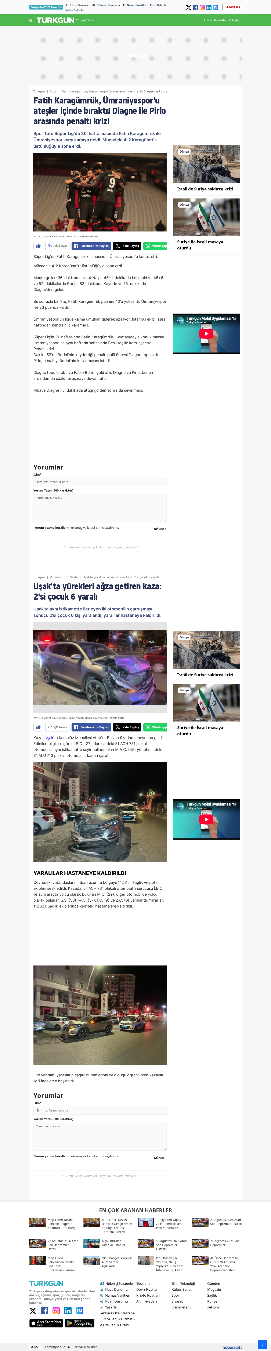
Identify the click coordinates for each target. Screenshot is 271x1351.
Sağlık (212, 1295)
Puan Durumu (116, 1301)
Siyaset (177, 1301)
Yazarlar (111, 1307)
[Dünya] (206, 163)
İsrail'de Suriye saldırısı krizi (205, 189)
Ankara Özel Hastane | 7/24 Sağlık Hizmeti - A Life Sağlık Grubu (117, 1319)
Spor (53, 91)
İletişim (213, 1307)
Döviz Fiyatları (147, 1289)
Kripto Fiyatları (148, 1295)
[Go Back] (262, 1344)
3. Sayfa (72, 577)
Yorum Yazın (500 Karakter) (53, 490)
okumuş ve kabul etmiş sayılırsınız (77, 528)
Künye (212, 1301)
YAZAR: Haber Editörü (85, 236)
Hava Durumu (116, 1289)
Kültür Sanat (182, 1289)
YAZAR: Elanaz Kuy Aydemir (92, 717)
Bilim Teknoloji (183, 1283)
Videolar (56, 577)
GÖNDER (160, 529)
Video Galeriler (74, 10)
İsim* (37, 474)
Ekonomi (143, 1283)
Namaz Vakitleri (137, 5)
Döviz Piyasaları (80, 5)
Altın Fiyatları (146, 1301)
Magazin (214, 1289)
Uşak (48, 737)
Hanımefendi (182, 1307)
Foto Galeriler (159, 5)
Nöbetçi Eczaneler (108, 5)
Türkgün (39, 91)
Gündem (214, 1283)
